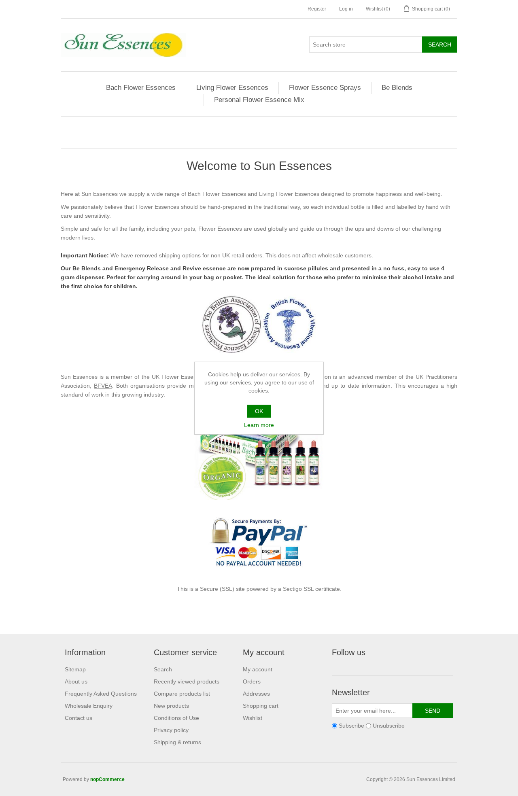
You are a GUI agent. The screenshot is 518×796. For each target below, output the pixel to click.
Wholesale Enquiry (89, 706)
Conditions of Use (176, 718)
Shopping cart (260, 706)
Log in (346, 9)
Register (317, 9)
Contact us (78, 718)
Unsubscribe (389, 725)
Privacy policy (171, 730)
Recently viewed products (186, 681)
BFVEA (103, 385)
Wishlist (252, 718)
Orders (252, 681)
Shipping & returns (177, 742)
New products (171, 706)
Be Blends (397, 87)
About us (76, 681)
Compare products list (182, 693)
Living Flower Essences (232, 87)
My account (257, 669)
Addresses (256, 693)
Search (163, 669)
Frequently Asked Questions (101, 693)
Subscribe (351, 725)
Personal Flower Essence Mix (259, 100)
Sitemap (75, 669)
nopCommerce (107, 779)
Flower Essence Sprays (325, 87)
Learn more (259, 425)
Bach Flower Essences (141, 87)
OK (259, 411)
